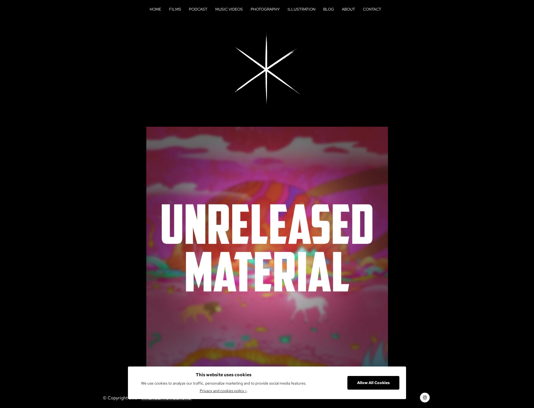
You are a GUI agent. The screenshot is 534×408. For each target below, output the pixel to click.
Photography (265, 9)
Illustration (301, 9)
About (348, 9)
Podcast (198, 9)
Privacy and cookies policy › (223, 390)
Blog (328, 9)
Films (175, 9)
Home (155, 9)
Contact (372, 9)
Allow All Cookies (373, 382)
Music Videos (229, 9)
